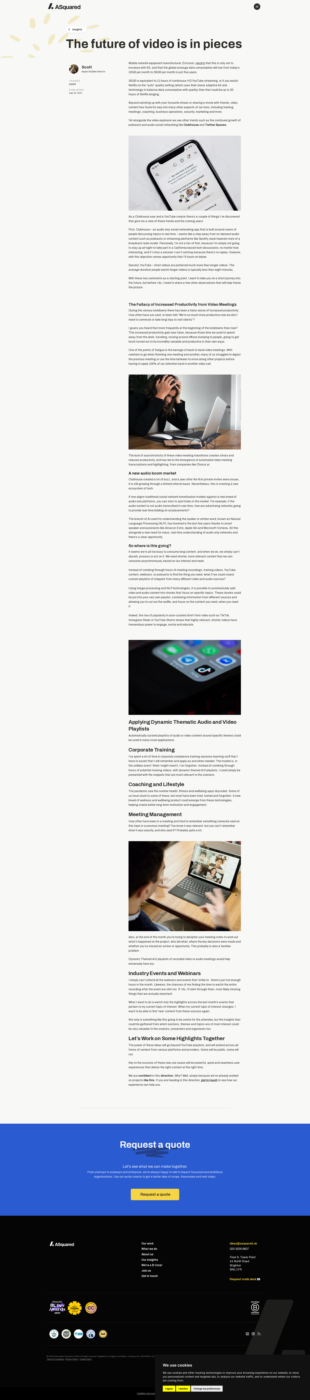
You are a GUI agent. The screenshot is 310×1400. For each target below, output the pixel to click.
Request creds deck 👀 (245, 1279)
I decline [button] (183, 1388)
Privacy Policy (72, 1359)
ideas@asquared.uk (243, 1243)
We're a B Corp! (151, 1265)
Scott (87, 67)
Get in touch (149, 1276)
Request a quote (155, 1194)
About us (147, 1254)
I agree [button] (169, 1388)
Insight (72, 84)
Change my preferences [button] (207, 1388)
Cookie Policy (86, 1359)
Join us (146, 1270)
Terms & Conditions (55, 1359)
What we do (149, 1248)
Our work (147, 1243)
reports (200, 63)
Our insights (149, 1259)
